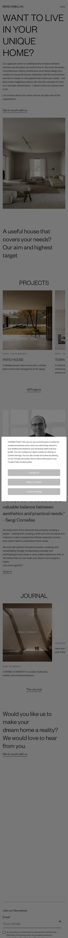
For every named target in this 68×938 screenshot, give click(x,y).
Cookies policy (26, 462)
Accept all (34, 472)
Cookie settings (34, 491)
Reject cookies (34, 482)
